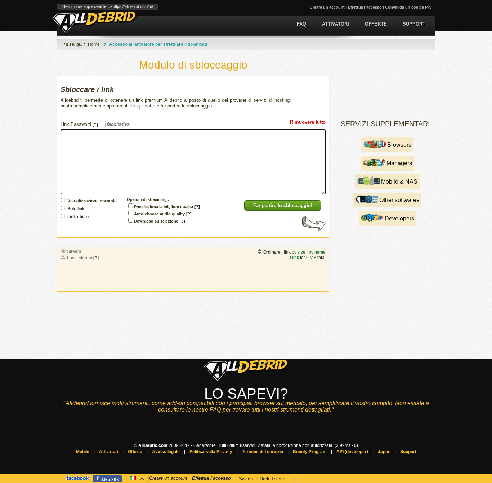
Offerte (376, 24)
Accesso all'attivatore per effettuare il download (158, 44)
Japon (384, 451)
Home (94, 44)
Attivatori (335, 24)
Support (414, 24)
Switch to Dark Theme (262, 479)
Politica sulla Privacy (210, 451)
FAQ (301, 24)
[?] (96, 257)
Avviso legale (166, 451)
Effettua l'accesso (365, 7)
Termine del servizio (262, 451)
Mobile (82, 451)
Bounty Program (310, 451)
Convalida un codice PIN (408, 7)
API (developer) (352, 451)
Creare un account (327, 7)
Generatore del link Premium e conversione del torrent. (94, 22)
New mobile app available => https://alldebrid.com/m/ (107, 6)
